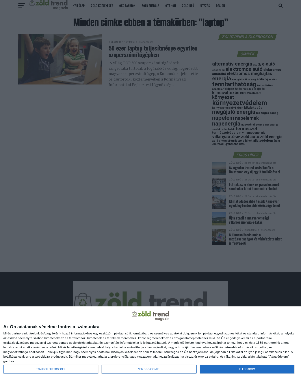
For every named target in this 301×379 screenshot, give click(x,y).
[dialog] (150, 343)
